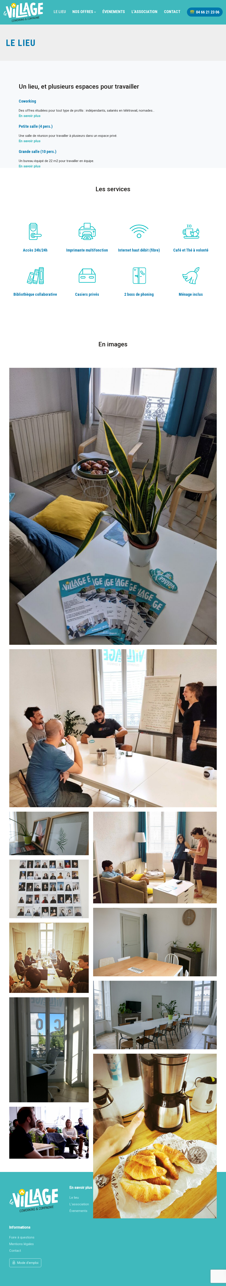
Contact (172, 11)
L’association (144, 11)
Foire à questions (21, 1237)
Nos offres (82, 11)
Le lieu (60, 11)
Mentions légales (21, 1244)
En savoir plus (29, 116)
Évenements (113, 11)
